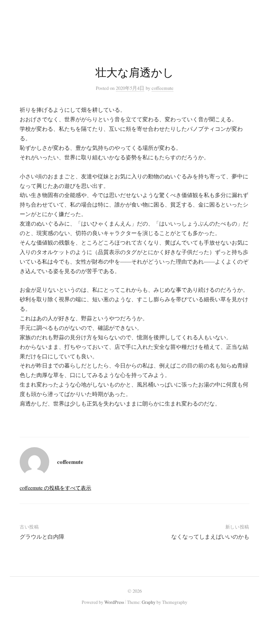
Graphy (148, 602)
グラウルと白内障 (42, 536)
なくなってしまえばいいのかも (210, 536)
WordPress (114, 602)
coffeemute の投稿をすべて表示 (55, 487)
